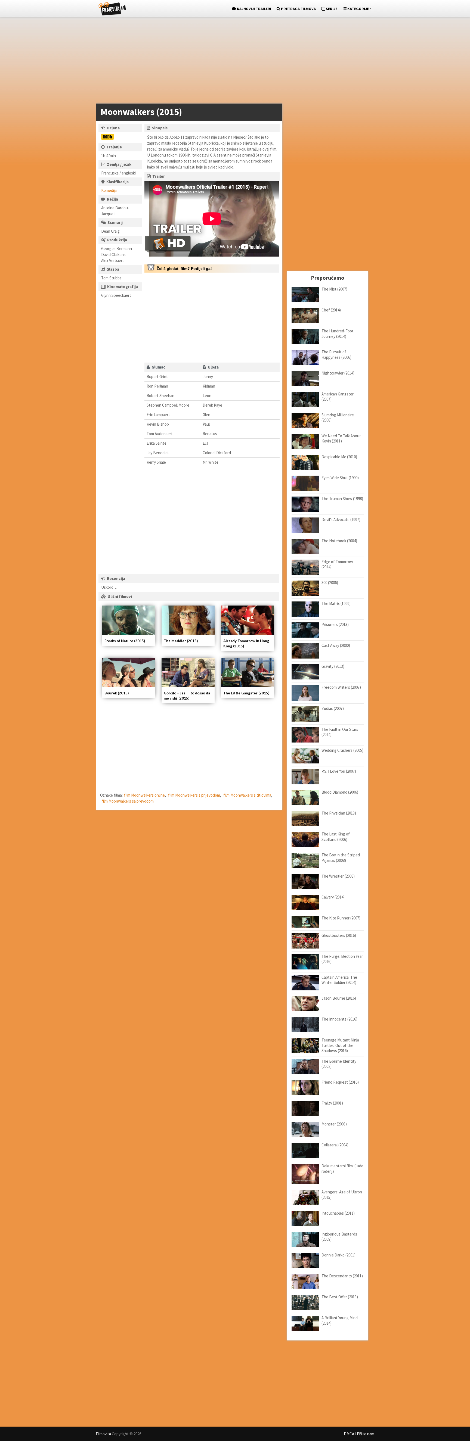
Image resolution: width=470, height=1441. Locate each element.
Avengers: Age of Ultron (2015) (341, 1194)
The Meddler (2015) (181, 641)
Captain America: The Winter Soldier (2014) (339, 980)
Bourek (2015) (116, 693)
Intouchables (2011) (338, 1213)
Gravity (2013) (332, 666)
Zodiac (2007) (332, 708)
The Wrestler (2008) (338, 876)
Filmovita (103, 1433)
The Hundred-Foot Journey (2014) (337, 333)
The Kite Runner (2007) (340, 918)
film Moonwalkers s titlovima (247, 795)
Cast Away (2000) (335, 645)
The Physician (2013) (338, 813)
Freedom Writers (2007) (341, 687)
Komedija (109, 190)
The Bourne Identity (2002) (338, 1064)
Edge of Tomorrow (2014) (337, 564)
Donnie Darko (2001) (338, 1255)
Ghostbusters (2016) (338, 935)
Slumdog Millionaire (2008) (337, 417)
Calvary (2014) (333, 897)
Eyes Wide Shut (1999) (340, 477)
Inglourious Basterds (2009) (339, 1236)
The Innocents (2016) (339, 1019)
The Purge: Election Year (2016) (342, 959)
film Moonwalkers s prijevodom (194, 795)
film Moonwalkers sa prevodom (127, 801)
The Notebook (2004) (339, 540)
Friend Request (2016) (340, 1082)
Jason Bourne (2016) (338, 998)
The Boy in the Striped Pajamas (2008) (340, 857)
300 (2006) (329, 582)
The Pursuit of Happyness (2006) (336, 354)
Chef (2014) (331, 310)
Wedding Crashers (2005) (342, 750)
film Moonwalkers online (144, 795)
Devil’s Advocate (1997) (340, 519)
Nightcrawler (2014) (337, 373)
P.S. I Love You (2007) (338, 771)
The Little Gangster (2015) (246, 693)
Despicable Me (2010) (339, 456)
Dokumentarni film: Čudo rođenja (342, 1168)
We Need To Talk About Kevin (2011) (341, 438)
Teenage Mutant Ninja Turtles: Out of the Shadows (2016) (340, 1045)
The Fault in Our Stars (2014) (339, 732)
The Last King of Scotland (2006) (335, 836)
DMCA (349, 1433)
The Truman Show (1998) (342, 498)
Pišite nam (365, 1433)
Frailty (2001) (332, 1103)
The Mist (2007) (334, 289)
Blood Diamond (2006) (339, 792)
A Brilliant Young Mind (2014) (339, 1320)
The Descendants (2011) (342, 1275)
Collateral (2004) (334, 1144)
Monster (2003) (334, 1124)
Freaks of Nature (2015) (124, 641)
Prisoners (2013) (335, 624)
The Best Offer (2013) (339, 1296)
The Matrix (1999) (336, 603)
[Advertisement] (232, 61)
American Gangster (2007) (337, 396)
